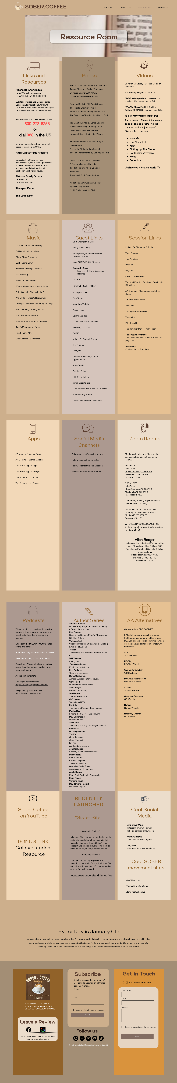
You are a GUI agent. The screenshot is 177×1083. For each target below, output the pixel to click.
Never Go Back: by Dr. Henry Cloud (86, 126)
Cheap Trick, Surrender (26, 257)
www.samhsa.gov (45, 107)
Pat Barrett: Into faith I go (27, 251)
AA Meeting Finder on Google (29, 459)
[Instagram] (75, 1038)
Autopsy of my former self (81, 769)
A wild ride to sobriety (79, 746)
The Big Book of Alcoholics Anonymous (88, 85)
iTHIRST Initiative (81, 377)
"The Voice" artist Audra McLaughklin (90, 388)
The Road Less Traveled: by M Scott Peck (89, 115)
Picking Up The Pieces (142, 149)
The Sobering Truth (78, 696)
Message (125, 1007)
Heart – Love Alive (24, 332)
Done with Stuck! (80, 268)
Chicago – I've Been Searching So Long (34, 303)
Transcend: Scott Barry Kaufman (85, 175)
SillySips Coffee (80, 292)
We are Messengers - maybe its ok (32, 286)
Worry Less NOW (77, 702)
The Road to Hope (77, 763)
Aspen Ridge (78, 310)
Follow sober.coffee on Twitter (85, 460)
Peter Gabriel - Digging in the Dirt (31, 292)
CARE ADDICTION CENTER (32, 152)
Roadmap (81, 273)
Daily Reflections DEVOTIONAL (84, 96)
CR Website (129, 699)
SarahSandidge (80, 315)
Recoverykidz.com (81, 327)
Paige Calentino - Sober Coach (87, 400)
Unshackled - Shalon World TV (142, 167)
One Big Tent (76, 145)
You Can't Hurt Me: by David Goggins (87, 122)
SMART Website (131, 690)
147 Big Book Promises (136, 311)
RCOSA (76, 279)
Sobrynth (77, 350)
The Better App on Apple (27, 465)
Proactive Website (132, 681)
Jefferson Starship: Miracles (29, 268)
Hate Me (134, 138)
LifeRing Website (132, 664)
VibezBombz (78, 365)
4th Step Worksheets (135, 299)
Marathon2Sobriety (81, 304)
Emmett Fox (99, 111)
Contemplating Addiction (137, 349)
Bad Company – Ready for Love (30, 309)
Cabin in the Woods (134, 276)
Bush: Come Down (24, 262)
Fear (132, 145)
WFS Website (130, 673)
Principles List (132, 323)
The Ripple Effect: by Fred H (83, 107)
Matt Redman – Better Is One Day (31, 321)
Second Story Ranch (82, 394)
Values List (130, 317)
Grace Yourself (76, 740)
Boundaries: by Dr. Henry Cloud (84, 130)
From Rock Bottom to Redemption (85, 775)
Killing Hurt (74, 661)
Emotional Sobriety (78, 690)
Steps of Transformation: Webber (85, 160)
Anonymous (35, 89)
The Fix (72, 734)
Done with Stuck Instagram (139, 839)
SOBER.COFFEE (46, 6)
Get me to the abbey (78, 673)
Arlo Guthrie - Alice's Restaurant (30, 297)
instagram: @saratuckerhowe (140, 827)
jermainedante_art (81, 382)
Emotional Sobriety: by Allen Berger (86, 141)
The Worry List (137, 141)
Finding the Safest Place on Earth (84, 713)
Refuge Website (131, 708)
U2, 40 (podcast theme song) (29, 245)
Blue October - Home (26, 280)
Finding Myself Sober (79, 667)
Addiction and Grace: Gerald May (85, 182)
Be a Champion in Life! (83, 241)
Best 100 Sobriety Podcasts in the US (33, 658)
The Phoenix (78, 345)
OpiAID (76, 333)
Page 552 (129, 270)
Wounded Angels (77, 786)
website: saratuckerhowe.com (140, 830)
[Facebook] (28, 1029)
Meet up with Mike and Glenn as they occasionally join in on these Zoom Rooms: (142, 457)
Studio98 (105, 1045)
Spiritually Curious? (91, 831)
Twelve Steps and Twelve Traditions (86, 89)
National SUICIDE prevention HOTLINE (34, 119)
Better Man (135, 160)
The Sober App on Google (27, 483)
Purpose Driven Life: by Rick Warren (86, 134)
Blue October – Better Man (28, 338)
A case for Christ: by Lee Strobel (85, 149)
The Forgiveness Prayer (136, 334)
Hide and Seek (76, 719)
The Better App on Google (28, 471)
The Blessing (22, 274)
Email (74, 998)
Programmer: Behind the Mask (81, 684)
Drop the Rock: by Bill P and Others (86, 104)
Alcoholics (22, 89)
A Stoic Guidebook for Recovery (84, 678)
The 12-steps (131, 253)
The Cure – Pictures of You (28, 315)
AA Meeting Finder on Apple (28, 454)
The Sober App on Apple (27, 477)
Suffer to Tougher (77, 780)
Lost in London (76, 757)
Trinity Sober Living (81, 247)
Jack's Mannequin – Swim (28, 327)
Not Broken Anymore (141, 152)
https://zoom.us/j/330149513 (144, 554)
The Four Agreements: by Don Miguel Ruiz (89, 152)
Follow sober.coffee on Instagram (87, 454)
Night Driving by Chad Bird (82, 190)
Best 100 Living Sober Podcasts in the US (35, 652)
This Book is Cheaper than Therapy (85, 708)
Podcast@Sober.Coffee (140, 982)
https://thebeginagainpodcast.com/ (32, 684)
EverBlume (78, 298)
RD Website (129, 716)
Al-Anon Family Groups (29, 176)
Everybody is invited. (91, 854)
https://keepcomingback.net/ (29, 693)
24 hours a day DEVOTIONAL (83, 92)
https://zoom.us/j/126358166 (138, 471)
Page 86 (129, 264)
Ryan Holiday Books (79, 186)
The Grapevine (24, 195)
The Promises (131, 259)
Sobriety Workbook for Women (83, 751)
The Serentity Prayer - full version (140, 328)
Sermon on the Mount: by (82, 111)
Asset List (129, 305)
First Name (76, 989)
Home (132, 156)
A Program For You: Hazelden (83, 164)
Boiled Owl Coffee (84, 286)
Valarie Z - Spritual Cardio (85, 339)
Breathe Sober (79, 371)
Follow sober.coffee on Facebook (87, 465)
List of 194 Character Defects (139, 247)
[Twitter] (88, 1038)
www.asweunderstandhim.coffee (91, 875)
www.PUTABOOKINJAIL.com (86, 262)
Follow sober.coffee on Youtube (86, 471)
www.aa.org (36, 93)
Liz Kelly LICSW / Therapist (85, 321)
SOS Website (130, 655)
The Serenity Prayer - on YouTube (140, 92)
